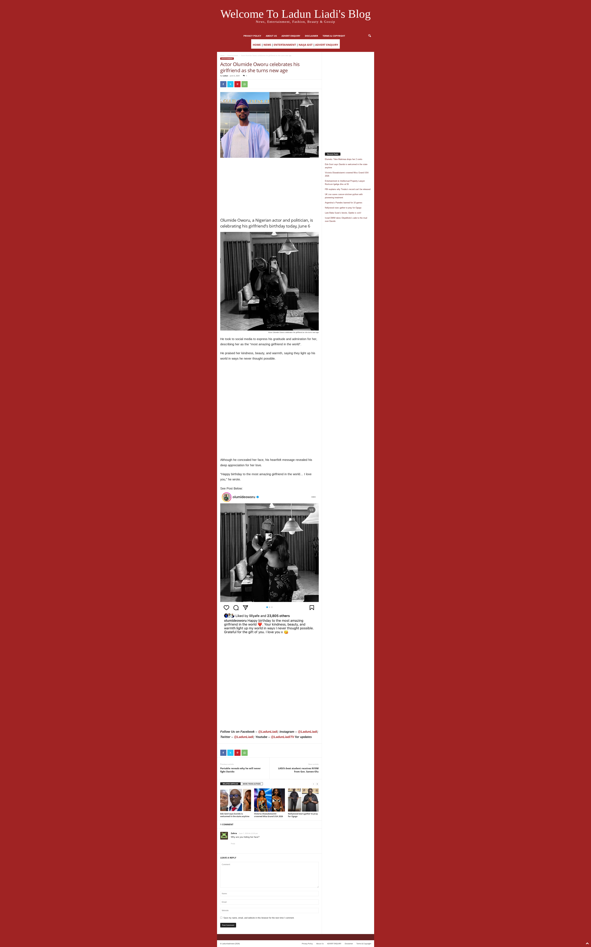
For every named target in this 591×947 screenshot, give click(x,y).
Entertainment (232, 55)
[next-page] (317, 784)
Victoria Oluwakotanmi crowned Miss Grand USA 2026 (268, 815)
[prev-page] (313, 784)
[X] (230, 84)
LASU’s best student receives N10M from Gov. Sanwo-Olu (298, 770)
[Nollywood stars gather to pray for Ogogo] (303, 800)
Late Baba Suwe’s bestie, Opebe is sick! (343, 213)
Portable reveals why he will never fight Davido (240, 770)
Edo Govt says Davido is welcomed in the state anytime (234, 815)
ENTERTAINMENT (285, 44)
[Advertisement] (269, 165)
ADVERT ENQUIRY (290, 35)
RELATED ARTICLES (230, 784)
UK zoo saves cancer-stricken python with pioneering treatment (344, 196)
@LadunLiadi (267, 731)
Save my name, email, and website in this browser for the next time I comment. (258, 918)
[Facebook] (223, 84)
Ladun (225, 76)
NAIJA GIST (306, 44)
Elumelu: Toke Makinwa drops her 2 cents (343, 159)
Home (222, 55)
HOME (257, 44)
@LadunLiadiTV (282, 737)
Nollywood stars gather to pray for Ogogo (303, 815)
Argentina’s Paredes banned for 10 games (343, 202)
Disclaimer (311, 35)
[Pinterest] (237, 84)
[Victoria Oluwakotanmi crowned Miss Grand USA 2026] (269, 800)
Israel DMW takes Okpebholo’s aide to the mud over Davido (346, 219)
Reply (233, 843)
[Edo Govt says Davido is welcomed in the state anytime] (235, 800)
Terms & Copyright (334, 35)
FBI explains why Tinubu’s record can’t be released (347, 189)
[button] (369, 35)
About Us (271, 35)
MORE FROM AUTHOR (252, 784)
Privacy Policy (252, 35)
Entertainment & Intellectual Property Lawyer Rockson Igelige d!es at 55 (345, 182)
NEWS (267, 44)
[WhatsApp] (244, 84)
